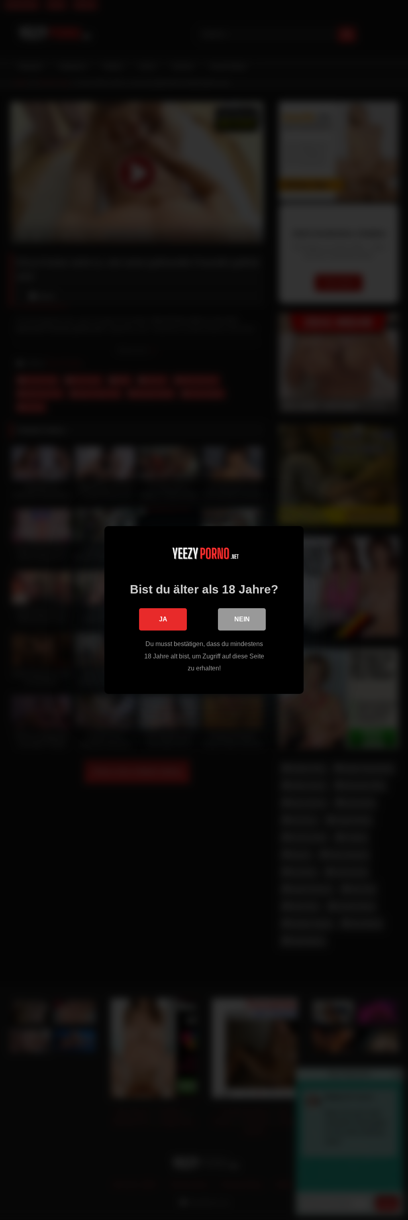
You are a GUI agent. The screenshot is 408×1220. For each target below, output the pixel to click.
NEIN (242, 619)
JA (163, 619)
